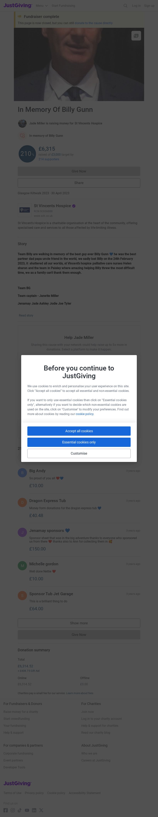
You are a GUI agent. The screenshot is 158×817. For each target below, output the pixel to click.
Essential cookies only (79, 442)
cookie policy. (85, 414)
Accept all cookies (79, 431)
